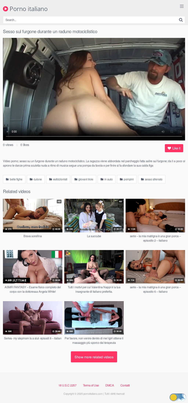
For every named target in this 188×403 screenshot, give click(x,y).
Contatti (125, 385)
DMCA (109, 385)
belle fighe (15, 179)
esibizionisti (59, 179)
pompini (128, 179)
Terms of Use (91, 385)
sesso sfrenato (153, 179)
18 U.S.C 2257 (67, 385)
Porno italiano (28, 9)
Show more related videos (94, 356)
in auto (108, 179)
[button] (178, 397)
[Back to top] (178, 391)
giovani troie (85, 179)
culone (37, 179)
